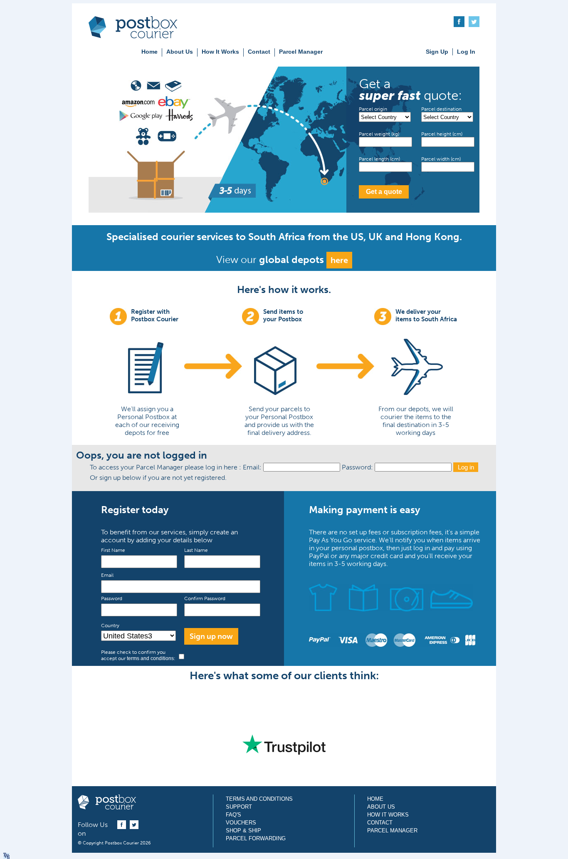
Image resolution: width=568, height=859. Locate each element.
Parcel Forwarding (256, 838)
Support (239, 807)
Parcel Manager (301, 51)
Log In (466, 51)
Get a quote (384, 191)
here (339, 260)
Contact (259, 51)
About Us (179, 51)
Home (149, 51)
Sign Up (437, 51)
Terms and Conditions (259, 799)
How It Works (220, 51)
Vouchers (241, 822)
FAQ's (233, 815)
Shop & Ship (243, 830)
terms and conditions (150, 658)
